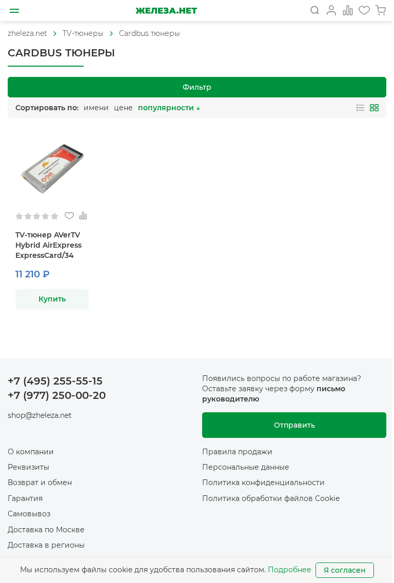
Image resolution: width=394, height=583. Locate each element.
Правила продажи (237, 451)
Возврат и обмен (40, 482)
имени (96, 107)
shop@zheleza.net (40, 415)
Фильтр (197, 87)
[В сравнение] (83, 216)
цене (123, 107)
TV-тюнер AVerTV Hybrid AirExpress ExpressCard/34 (48, 245)
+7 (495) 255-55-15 (55, 381)
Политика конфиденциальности (263, 482)
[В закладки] (69, 216)
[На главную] (166, 10)
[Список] (360, 107)
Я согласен (345, 570)
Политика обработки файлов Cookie (271, 498)
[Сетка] (374, 107)
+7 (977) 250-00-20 (57, 395)
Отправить (294, 425)
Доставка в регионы (46, 545)
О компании (31, 451)
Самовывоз (29, 513)
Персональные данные (245, 467)
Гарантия (25, 498)
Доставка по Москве (46, 529)
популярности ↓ (169, 107)
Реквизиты (28, 467)
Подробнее (289, 569)
